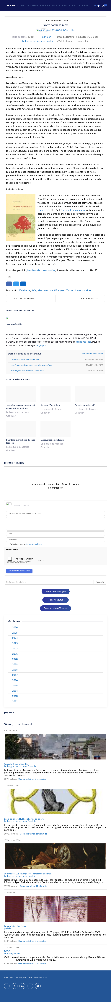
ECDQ (7, 951)
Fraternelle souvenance (73, 210)
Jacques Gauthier (63, 30)
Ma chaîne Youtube (55, 600)
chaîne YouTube (83, 342)
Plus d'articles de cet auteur (92, 354)
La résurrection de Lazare (52, 440)
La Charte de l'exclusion (89, 299)
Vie (34, 290)
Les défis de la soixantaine (41, 270)
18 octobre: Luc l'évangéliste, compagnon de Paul (27, 874)
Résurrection (46, 290)
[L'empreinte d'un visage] (55, 908)
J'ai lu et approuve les (26, 544)
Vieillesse (25, 290)
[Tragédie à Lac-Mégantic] (55, 746)
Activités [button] (59, 5)
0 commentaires (82, 41)
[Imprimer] (38, 986)
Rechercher (100, 582)
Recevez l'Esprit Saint (50, 405)
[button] (55, 994)
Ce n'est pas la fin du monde (23, 299)
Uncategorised (12, 953)
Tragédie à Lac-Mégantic (16, 764)
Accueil (12, 5)
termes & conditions (34, 544)
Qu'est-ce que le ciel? (85, 405)
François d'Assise (64, 290)
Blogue (74, 5)
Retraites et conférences (55, 608)
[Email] (30, 986)
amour (79, 290)
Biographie (29, 5)
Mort (88, 290)
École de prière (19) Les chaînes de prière (24, 819)
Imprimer (46, 37)
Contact (88, 5)
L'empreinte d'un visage (15, 926)
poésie (7, 928)
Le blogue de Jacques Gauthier (38, 41)
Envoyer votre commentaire (19, 571)
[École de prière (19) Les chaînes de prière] (55, 801)
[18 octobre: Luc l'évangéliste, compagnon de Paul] (55, 856)
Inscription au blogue (56, 591)
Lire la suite (40, 779)
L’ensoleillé (43, 210)
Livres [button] (45, 5)
